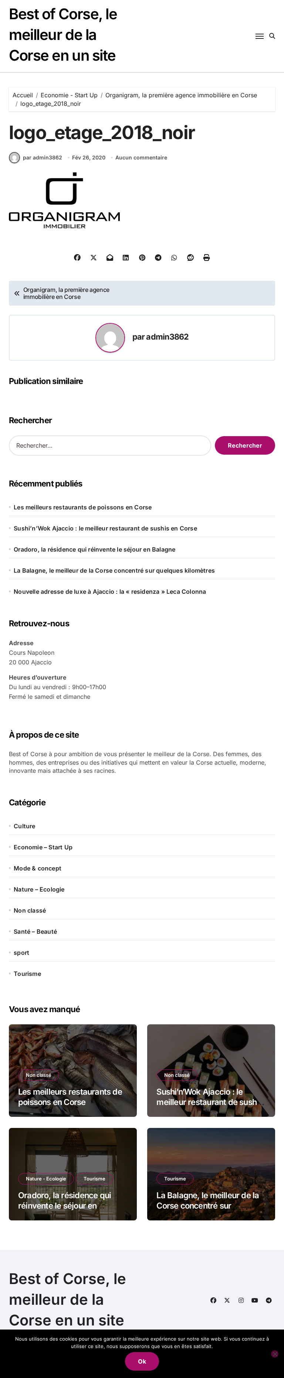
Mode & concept (37, 868)
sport (21, 952)
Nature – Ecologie (39, 889)
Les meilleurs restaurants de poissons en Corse (83, 507)
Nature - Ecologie (46, 1179)
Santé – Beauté (35, 931)
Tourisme (27, 973)
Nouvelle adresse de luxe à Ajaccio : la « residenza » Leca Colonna (110, 591)
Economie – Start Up (43, 847)
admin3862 (167, 336)
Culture (24, 826)
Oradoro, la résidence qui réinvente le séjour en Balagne (94, 549)
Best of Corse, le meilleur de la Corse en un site (63, 34)
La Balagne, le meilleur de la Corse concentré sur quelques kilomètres (114, 570)
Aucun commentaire (141, 157)
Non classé (30, 910)
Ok (142, 1361)
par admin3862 (42, 157)
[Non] (274, 1354)
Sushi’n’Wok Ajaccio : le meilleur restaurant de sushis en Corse (105, 528)
